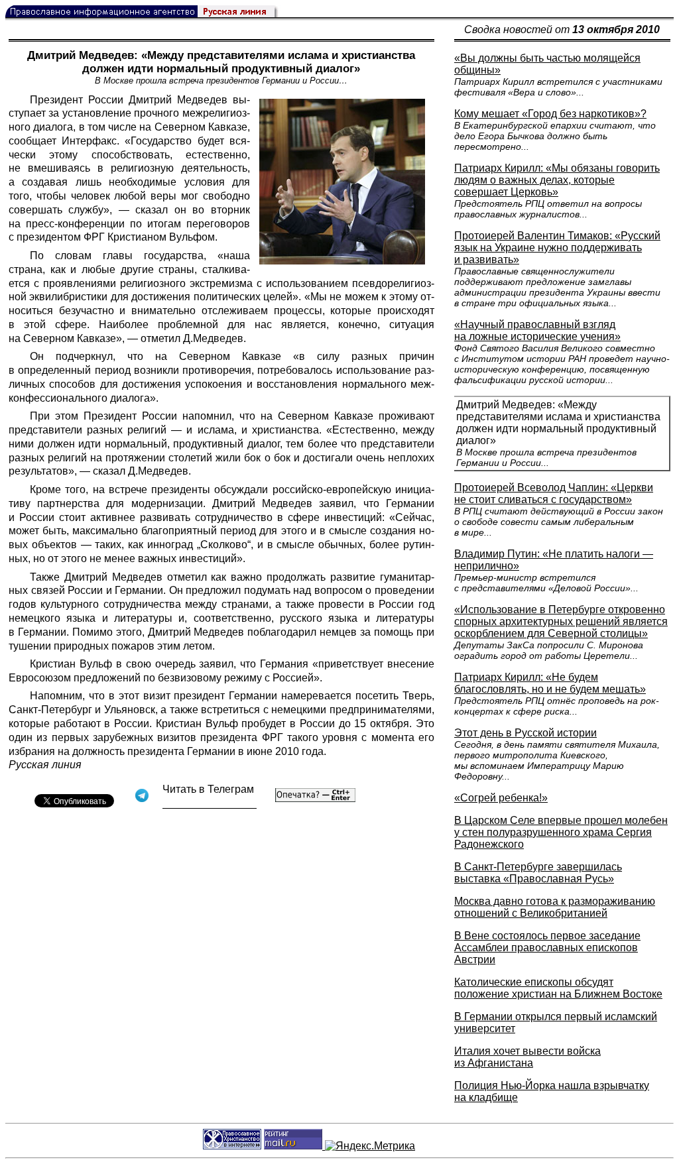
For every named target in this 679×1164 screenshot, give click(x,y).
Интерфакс (89, 140)
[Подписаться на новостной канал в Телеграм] (209, 803)
